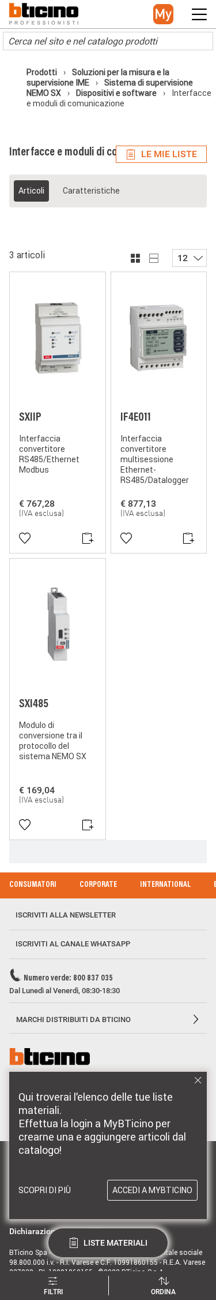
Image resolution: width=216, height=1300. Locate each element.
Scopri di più (44, 1190)
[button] (163, 14)
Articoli (31, 190)
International (165, 885)
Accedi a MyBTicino (152, 1190)
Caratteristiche (91, 190)
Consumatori (32, 885)
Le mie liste (169, 153)
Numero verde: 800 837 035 (68, 979)
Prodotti (42, 72)
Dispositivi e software (116, 93)
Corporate (98, 885)
